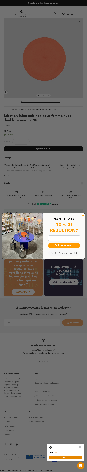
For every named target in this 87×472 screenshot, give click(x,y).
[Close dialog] (83, 215)
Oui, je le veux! (64, 245)
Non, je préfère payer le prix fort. (64, 253)
